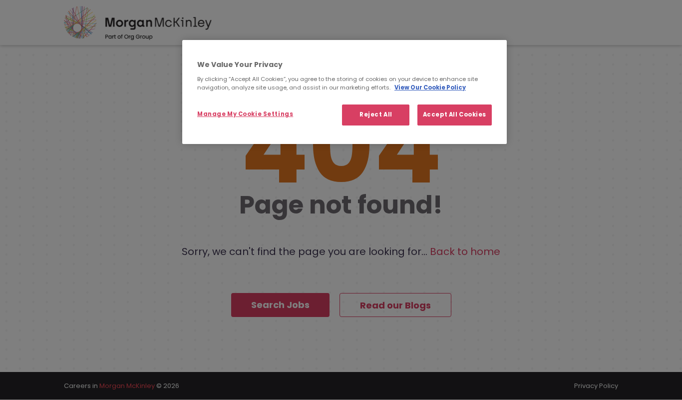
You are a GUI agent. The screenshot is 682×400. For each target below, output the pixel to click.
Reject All (375, 114)
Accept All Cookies (454, 114)
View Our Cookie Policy (430, 88)
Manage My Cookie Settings (245, 114)
